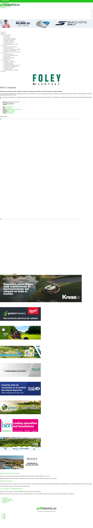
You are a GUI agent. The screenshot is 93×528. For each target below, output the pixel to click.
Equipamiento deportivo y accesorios (12, 65)
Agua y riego (7, 36)
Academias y (10, 61)
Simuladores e (8, 62)
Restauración (7, 59)
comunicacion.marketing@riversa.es (14, 109)
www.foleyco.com (9, 106)
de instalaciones (10, 46)
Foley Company (11, 110)
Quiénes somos (4, 2)
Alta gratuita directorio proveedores (9, 3)
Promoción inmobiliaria (9, 57)
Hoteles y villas (7, 56)
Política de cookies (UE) (8, 500)
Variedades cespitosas (8, 40)
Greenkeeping (7, 35)
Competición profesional (9, 67)
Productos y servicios (8, 48)
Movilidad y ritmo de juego (10, 50)
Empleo (2, 33)
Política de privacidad (7, 498)
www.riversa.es (8, 108)
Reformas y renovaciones (9, 41)
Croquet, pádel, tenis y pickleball (11, 70)
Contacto (3, 7)
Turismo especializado (9, 54)
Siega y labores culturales (9, 38)
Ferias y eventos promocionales (11, 55)
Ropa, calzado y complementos (11, 66)
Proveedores (3, 32)
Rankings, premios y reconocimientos (12, 51)
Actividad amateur (8, 68)
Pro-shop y (9, 63)
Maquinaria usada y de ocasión (11, 44)
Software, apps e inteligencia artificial (12, 49)
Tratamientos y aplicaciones (10, 39)
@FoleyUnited (10, 113)
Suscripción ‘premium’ (6, 5)
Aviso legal (5, 497)
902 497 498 (10, 104)
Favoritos (3, 71)
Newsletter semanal (5, 6)
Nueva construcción (8, 43)
